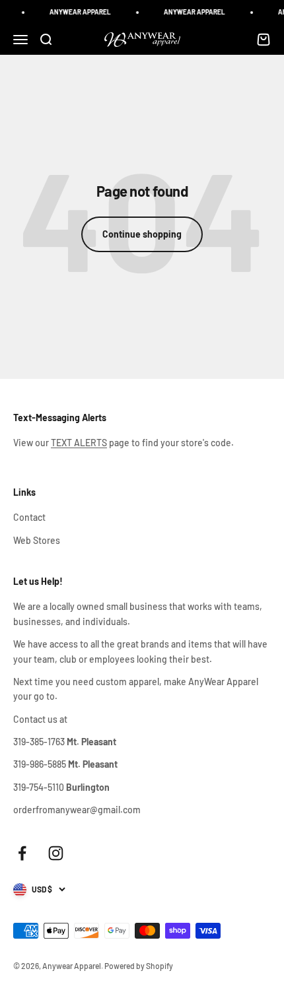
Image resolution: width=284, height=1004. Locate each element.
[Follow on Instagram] (56, 853)
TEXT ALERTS (79, 442)
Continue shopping (142, 234)
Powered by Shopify (138, 965)
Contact (29, 517)
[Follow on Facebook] (22, 853)
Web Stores (36, 540)
